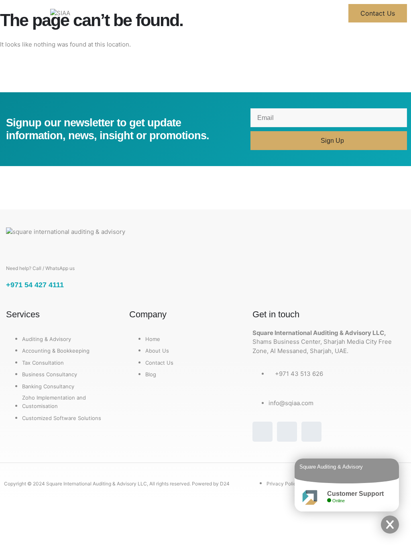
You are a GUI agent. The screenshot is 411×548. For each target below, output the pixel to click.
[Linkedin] (311, 432)
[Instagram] (287, 432)
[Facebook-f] (262, 432)
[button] (23, 13)
